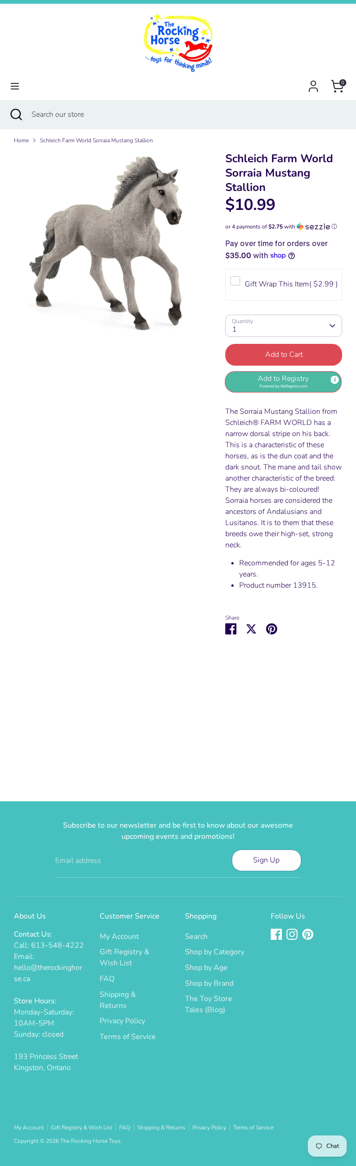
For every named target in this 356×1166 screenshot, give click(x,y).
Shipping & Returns (161, 1127)
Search (196, 937)
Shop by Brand (209, 983)
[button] (283, 226)
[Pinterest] (307, 934)
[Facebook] (276, 934)
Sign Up (266, 860)
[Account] (313, 82)
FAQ (107, 979)
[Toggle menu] (15, 86)
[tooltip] (335, 380)
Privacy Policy (122, 1021)
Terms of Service (128, 1037)
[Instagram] (292, 934)
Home (21, 140)
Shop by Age (206, 968)
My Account (119, 937)
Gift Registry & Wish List (81, 1127)
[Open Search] (16, 114)
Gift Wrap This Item (291, 284)
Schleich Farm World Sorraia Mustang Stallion (96, 140)
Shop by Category (214, 952)
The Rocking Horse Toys (90, 1141)
